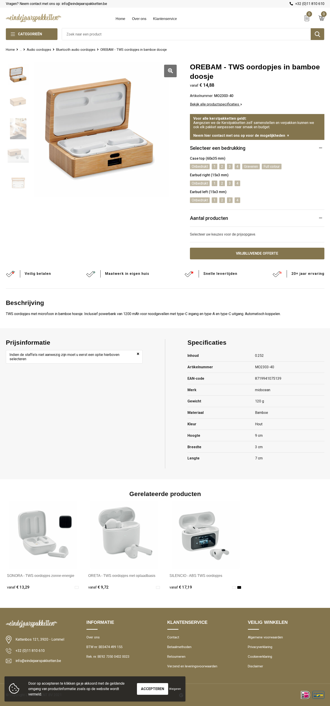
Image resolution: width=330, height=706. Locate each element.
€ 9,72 (98, 587)
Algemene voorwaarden (265, 637)
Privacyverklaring (260, 647)
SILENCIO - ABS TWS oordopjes (195, 576)
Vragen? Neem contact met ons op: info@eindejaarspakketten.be (56, 4)
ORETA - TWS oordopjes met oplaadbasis (121, 576)
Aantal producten (209, 218)
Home (120, 19)
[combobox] (186, 34)
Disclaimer (255, 666)
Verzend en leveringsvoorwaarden (192, 666)
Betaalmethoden (179, 647)
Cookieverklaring (260, 657)
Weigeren (175, 689)
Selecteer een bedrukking (217, 148)
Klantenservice (165, 19)
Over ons (139, 19)
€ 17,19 (180, 587)
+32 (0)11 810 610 (309, 4)
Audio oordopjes (39, 50)
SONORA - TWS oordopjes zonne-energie (40, 576)
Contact (173, 637)
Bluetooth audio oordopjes (75, 50)
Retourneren (176, 657)
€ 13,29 (18, 587)
